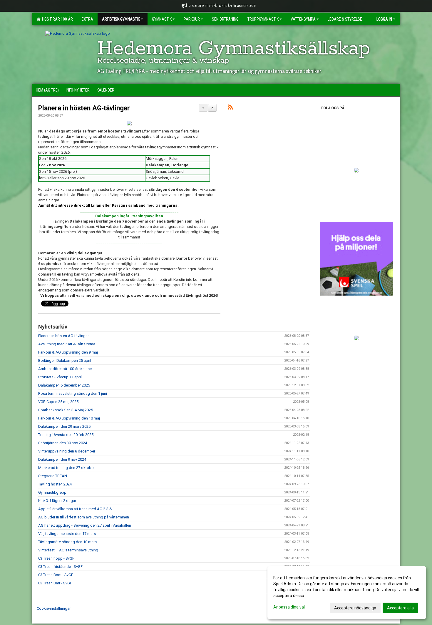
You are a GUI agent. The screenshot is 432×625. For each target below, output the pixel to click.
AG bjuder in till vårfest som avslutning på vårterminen (83, 517)
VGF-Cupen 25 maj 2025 (58, 401)
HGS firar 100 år (56, 19)
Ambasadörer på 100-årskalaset (65, 369)
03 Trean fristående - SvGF (60, 566)
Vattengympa (303, 19)
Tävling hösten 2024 (55, 484)
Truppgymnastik (263, 19)
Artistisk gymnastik (121, 19)
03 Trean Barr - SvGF (55, 583)
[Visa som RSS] (230, 108)
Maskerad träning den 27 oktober (66, 467)
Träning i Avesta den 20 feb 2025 (65, 434)
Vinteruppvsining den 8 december (66, 451)
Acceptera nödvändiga (355, 608)
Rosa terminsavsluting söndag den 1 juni (72, 393)
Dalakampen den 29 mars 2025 (64, 426)
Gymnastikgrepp (52, 492)
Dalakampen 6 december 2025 (64, 385)
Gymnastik (162, 19)
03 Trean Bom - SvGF (55, 575)
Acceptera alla (400, 608)
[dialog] (346, 592)
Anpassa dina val (289, 607)
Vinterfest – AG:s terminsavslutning (68, 550)
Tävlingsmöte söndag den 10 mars (67, 542)
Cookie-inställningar (54, 608)
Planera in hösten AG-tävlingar (84, 108)
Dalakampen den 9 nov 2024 (62, 459)
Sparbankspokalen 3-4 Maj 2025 (65, 410)
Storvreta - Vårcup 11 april (60, 377)
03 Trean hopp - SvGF (56, 558)
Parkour (192, 19)
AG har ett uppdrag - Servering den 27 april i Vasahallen (84, 525)
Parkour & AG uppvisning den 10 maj (69, 418)
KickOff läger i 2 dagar (57, 500)
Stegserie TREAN (52, 476)
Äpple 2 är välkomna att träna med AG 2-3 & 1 (76, 509)
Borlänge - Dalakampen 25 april (64, 360)
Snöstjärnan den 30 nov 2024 (62, 443)
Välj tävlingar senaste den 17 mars (67, 533)
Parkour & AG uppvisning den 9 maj (68, 352)
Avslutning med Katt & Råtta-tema (66, 344)
